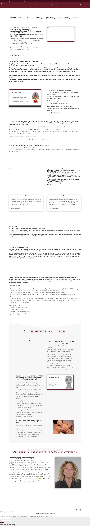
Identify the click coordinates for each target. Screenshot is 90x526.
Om (73, 5)
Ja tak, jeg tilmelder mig (45, 156)
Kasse (56, 1)
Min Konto (63, 1)
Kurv (59, 1)
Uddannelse (59, 5)
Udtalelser (68, 5)
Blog (77, 5)
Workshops (52, 5)
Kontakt (73, 1)
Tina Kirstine (58, 113)
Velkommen (38, 5)
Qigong (44, 5)
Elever (68, 1)
